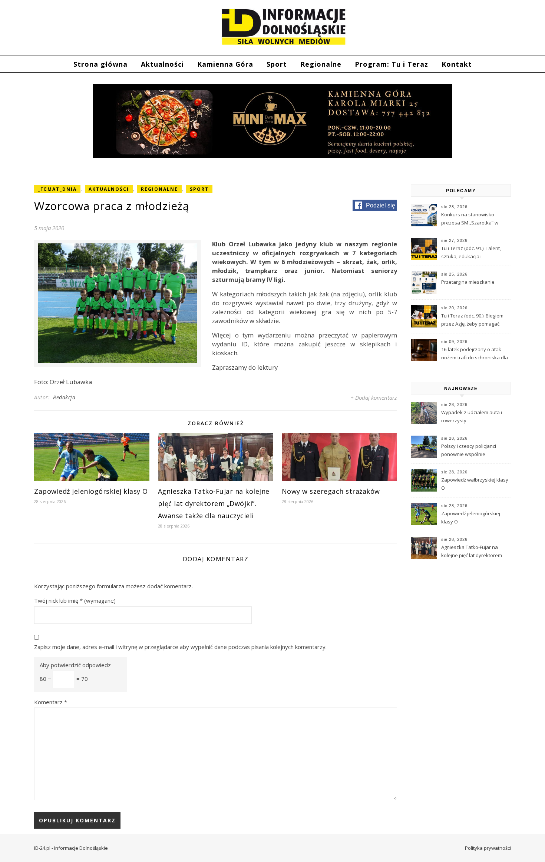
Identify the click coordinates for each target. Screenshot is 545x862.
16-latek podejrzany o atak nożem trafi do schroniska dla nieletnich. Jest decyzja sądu (474, 354)
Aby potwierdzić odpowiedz (75, 665)
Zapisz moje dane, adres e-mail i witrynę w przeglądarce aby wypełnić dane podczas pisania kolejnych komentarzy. (180, 646)
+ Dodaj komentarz (373, 397)
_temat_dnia (57, 189)
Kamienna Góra (225, 64)
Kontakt (457, 64)
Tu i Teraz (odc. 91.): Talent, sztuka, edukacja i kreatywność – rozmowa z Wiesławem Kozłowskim (471, 253)
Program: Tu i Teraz (391, 64)
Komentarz (50, 702)
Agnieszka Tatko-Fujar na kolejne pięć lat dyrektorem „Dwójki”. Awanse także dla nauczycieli (214, 503)
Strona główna (100, 64)
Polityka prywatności (488, 848)
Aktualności (162, 64)
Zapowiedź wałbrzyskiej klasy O (474, 483)
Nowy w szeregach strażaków (331, 491)
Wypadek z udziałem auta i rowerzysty (471, 416)
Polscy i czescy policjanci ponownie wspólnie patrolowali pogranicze (468, 451)
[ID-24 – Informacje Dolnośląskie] (284, 26)
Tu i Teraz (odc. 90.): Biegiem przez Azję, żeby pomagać (472, 319)
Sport (277, 64)
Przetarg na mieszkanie (468, 282)
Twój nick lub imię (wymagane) (75, 600)
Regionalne (320, 64)
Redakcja (64, 397)
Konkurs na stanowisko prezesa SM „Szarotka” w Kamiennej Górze (469, 219)
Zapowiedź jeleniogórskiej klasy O (91, 491)
